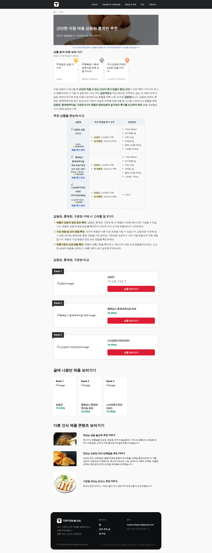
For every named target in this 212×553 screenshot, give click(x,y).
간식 (61, 11)
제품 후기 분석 (78, 149)
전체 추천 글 (104, 529)
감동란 (110, 276)
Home (95, 4)
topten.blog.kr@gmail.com (140, 524)
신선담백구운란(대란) (118, 340)
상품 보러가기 (131, 288)
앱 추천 (102, 533)
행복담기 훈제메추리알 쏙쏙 (121, 308)
